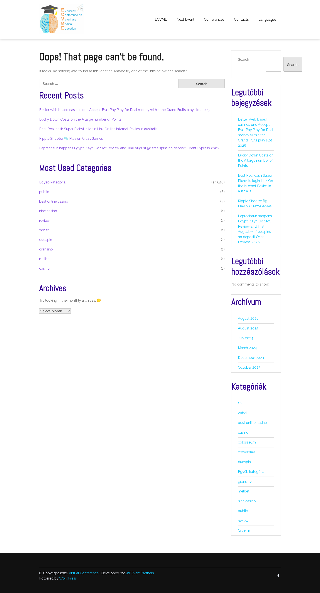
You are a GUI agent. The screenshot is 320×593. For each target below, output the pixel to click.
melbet (45, 259)
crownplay (246, 452)
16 (240, 403)
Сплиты (244, 530)
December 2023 (251, 358)
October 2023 (249, 367)
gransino (46, 249)
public (44, 192)
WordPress (68, 578)
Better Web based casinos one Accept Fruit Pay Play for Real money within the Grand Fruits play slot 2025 (124, 110)
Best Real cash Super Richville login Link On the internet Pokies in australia (98, 129)
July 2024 (245, 338)
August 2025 (248, 328)
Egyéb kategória (52, 182)
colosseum (247, 442)
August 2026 (248, 318)
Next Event (185, 19)
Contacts (241, 19)
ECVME (161, 19)
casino (44, 268)
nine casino (48, 211)
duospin (45, 240)
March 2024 (247, 348)
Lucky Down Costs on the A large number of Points (80, 119)
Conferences (214, 19)
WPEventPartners (139, 573)
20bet (44, 230)
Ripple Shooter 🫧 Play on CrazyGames (71, 138)
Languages (267, 19)
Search (243, 59)
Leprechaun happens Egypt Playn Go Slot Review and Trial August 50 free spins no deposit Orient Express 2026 (129, 148)
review (44, 220)
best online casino (53, 201)
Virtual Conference (84, 573)
